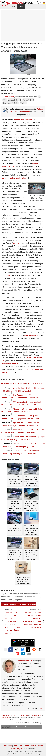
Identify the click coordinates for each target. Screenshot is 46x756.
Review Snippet (28, 100)
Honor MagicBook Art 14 (11, 363)
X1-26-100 (17, 243)
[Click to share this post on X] (28, 649)
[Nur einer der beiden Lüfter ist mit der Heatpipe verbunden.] (36, 188)
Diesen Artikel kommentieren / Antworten (19, 604)
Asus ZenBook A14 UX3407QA (13, 383)
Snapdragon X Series (10, 103)
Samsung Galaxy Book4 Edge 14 (15, 178)
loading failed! (5, 727)
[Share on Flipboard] (17, 654)
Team (15, 745)
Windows (23, 103)
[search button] (38, 2)
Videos (29, 6)
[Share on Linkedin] (23, 654)
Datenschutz (24, 745)
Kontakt (33, 745)
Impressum (7, 745)
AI (39, 97)
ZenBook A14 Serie (34, 383)
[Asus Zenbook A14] (23, 64)
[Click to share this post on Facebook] (10, 649)
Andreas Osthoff (7, 96)
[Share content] (5, 649)
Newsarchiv (38, 715)
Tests (13, 6)
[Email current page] (29, 654)
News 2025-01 (5, 717)
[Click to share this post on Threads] (16, 649)
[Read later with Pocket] (40, 649)
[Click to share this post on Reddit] (34, 649)
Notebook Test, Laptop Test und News (15, 715)
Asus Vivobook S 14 (32, 335)
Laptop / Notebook (14, 100)
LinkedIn (40, 708)
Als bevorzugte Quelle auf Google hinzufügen (25, 642)
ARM (4, 100)
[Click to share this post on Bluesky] (22, 649)
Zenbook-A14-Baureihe (22, 119)
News (21, 6)
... (43, 6)
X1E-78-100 (7, 275)
